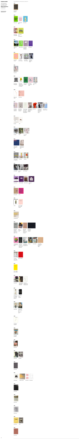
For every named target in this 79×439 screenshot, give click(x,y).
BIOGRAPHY (4, 5)
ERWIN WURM (4, 1)
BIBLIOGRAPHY (4, 6)
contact (3, 7)
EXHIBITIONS (4, 4)
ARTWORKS (4, 3)
